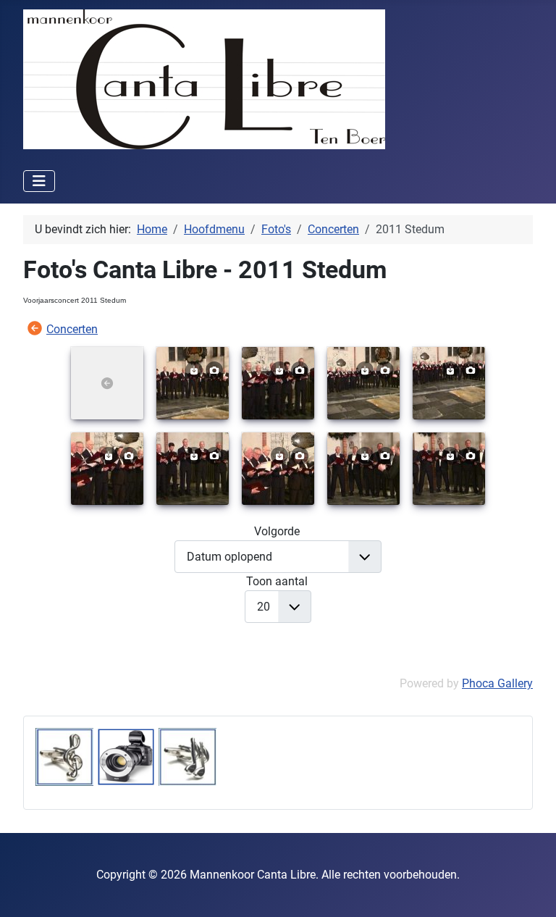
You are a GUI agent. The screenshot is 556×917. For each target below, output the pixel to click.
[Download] (194, 369)
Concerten (72, 329)
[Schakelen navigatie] (39, 181)
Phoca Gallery (497, 683)
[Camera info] (214, 369)
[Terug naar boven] (530, 890)
